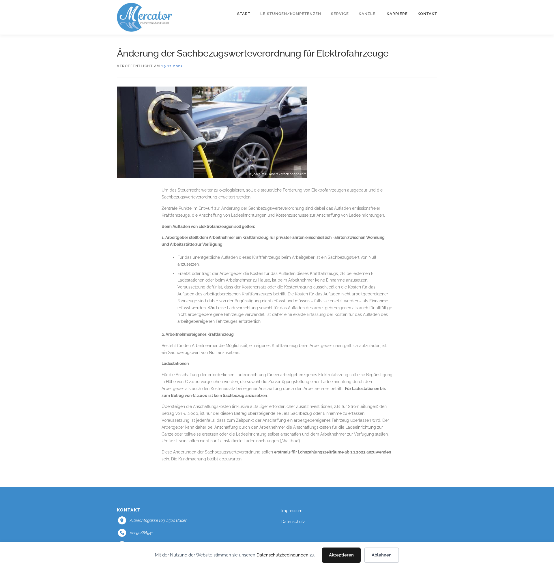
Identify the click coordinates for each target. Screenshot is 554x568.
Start (243, 14)
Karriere (397, 14)
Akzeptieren (341, 555)
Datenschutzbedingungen (282, 555)
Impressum (291, 510)
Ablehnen (382, 555)
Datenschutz (293, 521)
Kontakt (427, 14)
